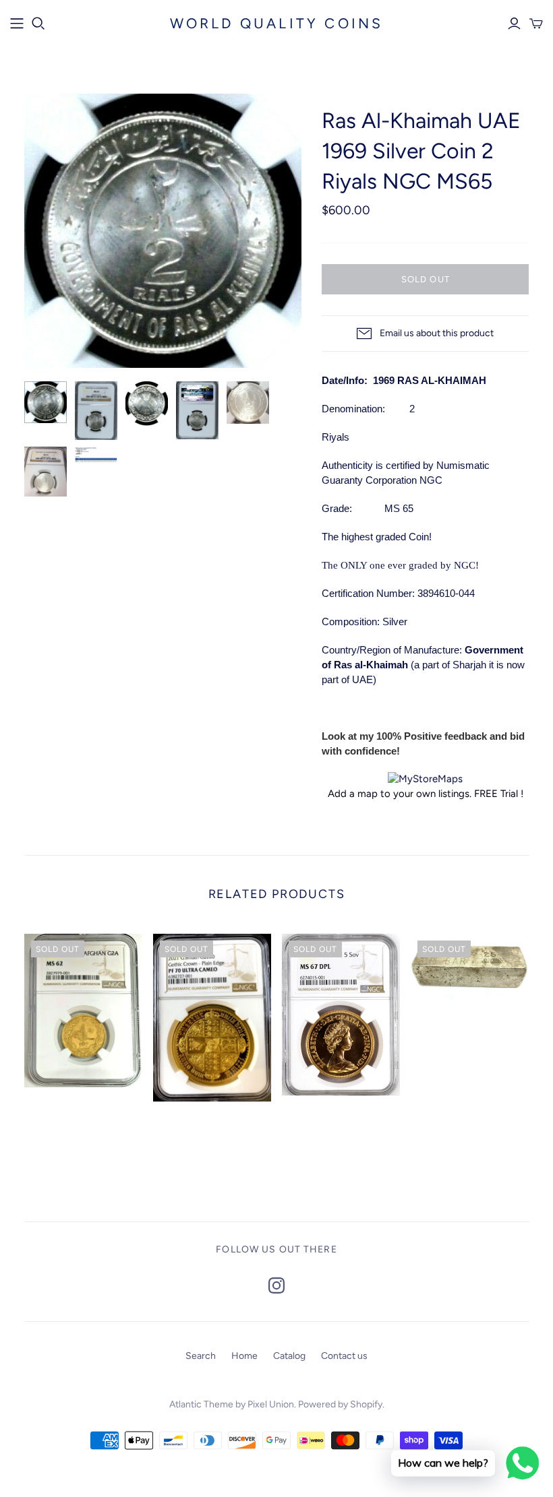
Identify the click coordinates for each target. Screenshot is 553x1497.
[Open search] (38, 23)
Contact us (344, 1356)
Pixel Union (271, 1404)
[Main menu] (17, 23)
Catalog (289, 1356)
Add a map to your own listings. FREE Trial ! (425, 794)
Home (244, 1356)
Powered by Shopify (340, 1404)
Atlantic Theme (201, 1404)
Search (200, 1356)
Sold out (425, 279)
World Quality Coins (277, 23)
